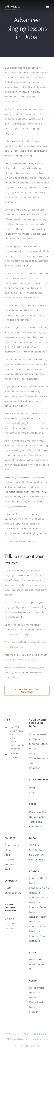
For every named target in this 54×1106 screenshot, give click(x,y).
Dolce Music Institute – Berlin (36, 992)
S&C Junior (36, 854)
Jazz (7, 854)
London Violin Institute (37, 919)
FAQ (32, 753)
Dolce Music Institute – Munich (36, 1007)
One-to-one (11, 845)
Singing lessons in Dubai (39, 736)
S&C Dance (36, 859)
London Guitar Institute (38, 900)
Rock (7, 869)
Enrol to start (12, 892)
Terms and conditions (35, 824)
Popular (9, 864)
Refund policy (37, 816)
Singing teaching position (10, 923)
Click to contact (14, 755)
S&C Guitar (36, 850)
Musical (9, 859)
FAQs (7, 887)
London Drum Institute (38, 938)
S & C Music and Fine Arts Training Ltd (27, 1034)
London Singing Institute (39, 890)
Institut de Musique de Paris (36, 964)
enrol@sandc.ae (14, 647)
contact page (25, 659)
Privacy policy (37, 812)
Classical (9, 850)
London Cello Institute (37, 909)
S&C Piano (35, 845)
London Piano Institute (38, 880)
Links (32, 792)
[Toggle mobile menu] (48, 7)
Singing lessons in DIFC (39, 746)
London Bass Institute (37, 929)
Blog (32, 787)
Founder (34, 767)
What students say (38, 761)
